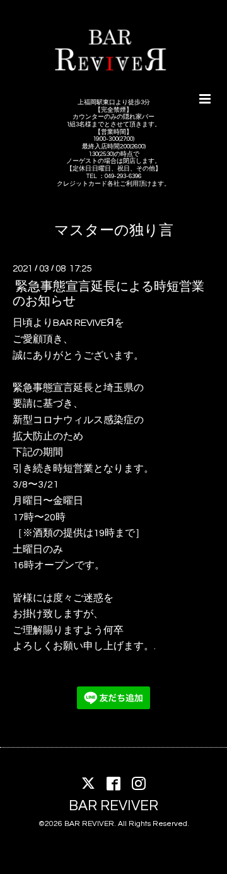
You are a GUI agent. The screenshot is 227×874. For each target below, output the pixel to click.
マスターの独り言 (113, 231)
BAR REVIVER (113, 806)
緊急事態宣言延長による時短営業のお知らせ (108, 294)
